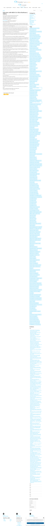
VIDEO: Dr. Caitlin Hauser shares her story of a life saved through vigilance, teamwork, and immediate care (35, 482)
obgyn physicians (32, 231)
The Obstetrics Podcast (33, 24)
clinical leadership (38, 49)
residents (38, 291)
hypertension (38, 104)
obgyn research (37, 233)
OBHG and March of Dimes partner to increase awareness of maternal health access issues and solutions (35, 331)
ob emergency (35, 190)
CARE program (32, 43)
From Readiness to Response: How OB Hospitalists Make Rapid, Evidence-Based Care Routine (35, 441)
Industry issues (31, 17)
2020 (30, 492)
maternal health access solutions (34, 140)
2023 (30, 487)
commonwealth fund (33, 54)
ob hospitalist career (38, 195)
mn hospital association (33, 172)
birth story (31, 36)
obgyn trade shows (38, 238)
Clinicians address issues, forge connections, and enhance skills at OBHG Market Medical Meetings (35, 358)
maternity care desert (33, 157)
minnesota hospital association (37, 165)
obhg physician (32, 251)
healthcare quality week (33, 81)
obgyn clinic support (33, 220)
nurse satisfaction (32, 185)
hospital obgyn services (33, 93)
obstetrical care (38, 266)
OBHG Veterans (32, 253)
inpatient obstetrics (32, 114)
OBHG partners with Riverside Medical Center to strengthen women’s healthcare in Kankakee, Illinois (36, 374)
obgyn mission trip (38, 228)
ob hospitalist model (33, 200)
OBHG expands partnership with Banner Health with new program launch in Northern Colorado (35, 417)
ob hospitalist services (33, 205)
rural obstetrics (39, 299)
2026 (30, 328)
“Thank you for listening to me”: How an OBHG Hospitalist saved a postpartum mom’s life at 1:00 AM (35, 353)
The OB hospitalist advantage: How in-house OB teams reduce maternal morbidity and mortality (35, 430)
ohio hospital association (33, 276)
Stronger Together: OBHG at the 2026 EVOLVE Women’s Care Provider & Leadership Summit (35, 335)
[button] (43, 517)
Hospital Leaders (8, 7)
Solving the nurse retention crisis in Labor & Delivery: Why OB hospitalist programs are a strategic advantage (35, 372)
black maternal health (37, 36)
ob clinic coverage (32, 188)
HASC (37, 79)
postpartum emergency (33, 289)
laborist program (32, 122)
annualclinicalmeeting (33, 31)
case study (40, 43)
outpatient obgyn (39, 278)
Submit (31, 510)
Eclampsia (31, 61)
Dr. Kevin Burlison (5, 20)
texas (41, 304)
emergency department (33, 64)
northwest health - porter (33, 183)
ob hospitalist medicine (33, 198)
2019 (30, 494)
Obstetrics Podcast (32, 271)
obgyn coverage (32, 223)
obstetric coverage (32, 256)
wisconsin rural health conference (34, 321)
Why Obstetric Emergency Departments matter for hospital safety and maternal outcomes (35, 474)
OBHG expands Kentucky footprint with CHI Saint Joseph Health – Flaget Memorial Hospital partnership (35, 478)
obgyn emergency (38, 223)
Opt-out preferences (33, 524)
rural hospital (37, 296)
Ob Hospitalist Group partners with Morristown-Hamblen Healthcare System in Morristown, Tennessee (35, 380)
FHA (40, 71)
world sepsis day (38, 324)
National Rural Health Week (34, 180)
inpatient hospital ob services (34, 109)
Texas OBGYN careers (33, 306)
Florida (38, 74)
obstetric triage (32, 266)
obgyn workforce (32, 241)
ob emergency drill (32, 193)
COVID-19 (38, 54)
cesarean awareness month (34, 48)
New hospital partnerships (33, 20)
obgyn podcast (38, 231)
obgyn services (32, 238)
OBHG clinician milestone (33, 246)
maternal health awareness (34, 142)
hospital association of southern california (34, 88)
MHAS (30, 19)
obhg (39, 243)
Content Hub (26, 7)
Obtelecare (31, 23)
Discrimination (38, 59)
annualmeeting (39, 31)
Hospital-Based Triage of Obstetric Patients (35, 102)
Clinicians (14, 7)
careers (36, 43)
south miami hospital (33, 304)
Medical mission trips (32, 18)
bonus (38, 38)
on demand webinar (32, 278)
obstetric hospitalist (33, 261)
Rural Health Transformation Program (35, 294)
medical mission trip (38, 160)
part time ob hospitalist (33, 281)
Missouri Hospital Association (34, 170)
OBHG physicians (32, 22)
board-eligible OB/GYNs (33, 38)
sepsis (31, 301)
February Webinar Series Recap (34, 433)
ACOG (38, 28)
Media (30, 7)
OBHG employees (32, 21)
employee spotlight (32, 69)
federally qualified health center (34, 71)
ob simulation (32, 208)
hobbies (31, 86)
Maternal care (38, 134)
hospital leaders (32, 90)
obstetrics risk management (34, 273)
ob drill (31, 190)
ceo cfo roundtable (36, 44)
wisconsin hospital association (34, 319)
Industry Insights (34, 7)
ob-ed (38, 210)
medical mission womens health (34, 162)
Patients (18, 7)
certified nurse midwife (33, 46)
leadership (37, 122)
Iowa (37, 114)
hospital (34, 86)
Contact (39, 7)
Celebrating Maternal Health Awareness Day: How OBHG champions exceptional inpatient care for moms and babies (36, 468)
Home (4, 7)
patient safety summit (33, 284)
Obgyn (34, 213)
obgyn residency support (33, 236)
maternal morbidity (32, 150)
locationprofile (32, 127)
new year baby (32, 182)
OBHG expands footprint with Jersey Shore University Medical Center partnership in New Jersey (36, 410)
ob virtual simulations (33, 210)
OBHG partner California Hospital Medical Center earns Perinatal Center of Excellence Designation (35, 368)
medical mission (32, 160)
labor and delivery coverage (34, 119)
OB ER (37, 193)
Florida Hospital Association (34, 76)
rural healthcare (32, 296)
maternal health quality (33, 147)
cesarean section (32, 49)
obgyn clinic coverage (33, 218)
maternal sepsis (32, 155)
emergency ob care (32, 66)
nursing (37, 185)
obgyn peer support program (34, 230)
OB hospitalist (32, 195)
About (22, 7)
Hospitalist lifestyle (32, 104)
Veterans (38, 311)
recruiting (31, 291)
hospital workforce (38, 100)
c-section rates (32, 41)
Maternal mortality (32, 152)
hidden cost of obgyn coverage (34, 84)
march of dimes (38, 132)
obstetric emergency (33, 258)
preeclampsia (39, 289)
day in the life (32, 56)
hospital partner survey (33, 98)
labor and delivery (38, 117)
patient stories (39, 284)
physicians (37, 286)
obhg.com (37, 253)
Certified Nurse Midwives (33, 14)
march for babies (32, 132)
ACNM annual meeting (33, 28)
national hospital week (33, 175)
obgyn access (38, 213)
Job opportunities (32, 117)
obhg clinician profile (33, 248)
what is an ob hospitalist (33, 316)
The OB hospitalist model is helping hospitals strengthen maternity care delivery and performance (35, 415)
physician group (32, 286)
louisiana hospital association (34, 129)
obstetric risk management (33, 263)
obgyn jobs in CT (32, 228)
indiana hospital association (34, 107)
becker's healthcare (32, 33)
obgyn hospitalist (32, 225)
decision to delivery (37, 56)
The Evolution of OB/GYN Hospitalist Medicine (36, 418)
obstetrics (31, 268)
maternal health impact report (34, 145)
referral (35, 291)
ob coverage (38, 188)
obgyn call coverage (32, 215)
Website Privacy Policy (37, 524)
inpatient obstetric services (34, 112)
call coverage (37, 41)
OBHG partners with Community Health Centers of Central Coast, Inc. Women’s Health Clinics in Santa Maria (35, 356)
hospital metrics (38, 90)
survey (38, 304)
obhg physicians (37, 251)
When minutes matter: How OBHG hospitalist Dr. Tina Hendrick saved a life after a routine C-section (36, 412)
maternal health (32, 137)
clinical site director (32, 51)
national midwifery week (33, 177)
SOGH (34, 301)
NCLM (39, 180)
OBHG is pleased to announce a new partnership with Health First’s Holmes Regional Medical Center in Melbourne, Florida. (36, 361)
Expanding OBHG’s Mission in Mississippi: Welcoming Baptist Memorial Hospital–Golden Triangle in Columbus (36, 454)
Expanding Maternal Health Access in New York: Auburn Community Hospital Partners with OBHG (35, 450)
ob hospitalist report (33, 203)
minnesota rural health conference (35, 167)
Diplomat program (32, 59)
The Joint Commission (33, 309)
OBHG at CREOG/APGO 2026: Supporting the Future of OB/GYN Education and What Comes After (35, 435)
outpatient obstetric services (34, 279)
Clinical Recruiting (32, 15)
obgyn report (32, 233)
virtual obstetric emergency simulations (35, 314)
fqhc (39, 76)
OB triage (36, 208)
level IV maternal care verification (34, 124)
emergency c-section (37, 61)
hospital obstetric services (33, 95)
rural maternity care (33, 299)
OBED (31, 213)
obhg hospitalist (39, 248)
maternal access (32, 134)
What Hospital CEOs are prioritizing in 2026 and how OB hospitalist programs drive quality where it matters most (36, 472)
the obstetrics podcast (33, 311)
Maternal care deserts (33, 135)
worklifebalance (32, 324)
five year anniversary (33, 74)
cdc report (31, 44)
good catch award (32, 79)
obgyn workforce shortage (33, 243)
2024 (30, 485)
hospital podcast (32, 100)
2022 (30, 489)
